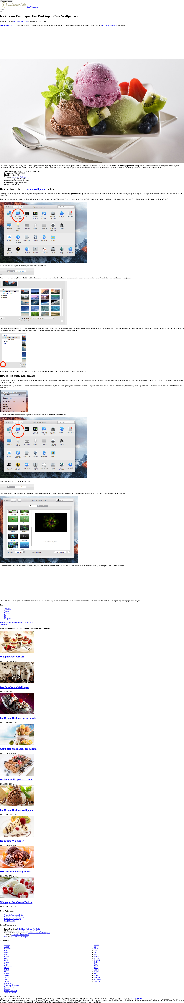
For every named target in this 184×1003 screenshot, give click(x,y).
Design (6, 956)
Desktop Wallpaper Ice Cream (16, 779)
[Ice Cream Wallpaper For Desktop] (92, 111)
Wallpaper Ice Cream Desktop (16, 902)
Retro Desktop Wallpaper (12, 919)
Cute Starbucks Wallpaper (20, 935)
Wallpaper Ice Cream (12, 656)
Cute (5, 954)
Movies (6, 968)
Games (6, 962)
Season (6, 975)
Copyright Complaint (11, 985)
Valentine (97, 977)
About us (97, 981)
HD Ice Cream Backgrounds (15, 871)
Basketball (7, 949)
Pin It (32, 622)
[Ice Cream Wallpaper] (17, 836)
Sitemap (7, 989)
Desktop (7, 613)
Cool (95, 952)
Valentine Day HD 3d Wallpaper (39, 933)
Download (3, 624)
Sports (6, 977)
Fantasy (96, 956)
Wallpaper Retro (9, 921)
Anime (6, 947)
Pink (5, 971)
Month (96, 966)
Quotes (6, 973)
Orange (96, 970)
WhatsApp (15, 622)
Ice (5, 617)
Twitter (2, 622)
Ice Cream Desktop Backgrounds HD (20, 718)
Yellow (6, 981)
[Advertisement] (64, 43)
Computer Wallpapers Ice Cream (18, 748)
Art (95, 947)
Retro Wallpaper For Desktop (14, 917)
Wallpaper (7, 619)
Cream (6, 611)
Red (95, 973)
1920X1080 (8, 609)
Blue (5, 950)
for (5, 615)
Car (95, 950)
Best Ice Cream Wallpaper (14, 687)
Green (6, 964)
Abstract (7, 945)
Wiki (5, 937)
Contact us (7, 983)
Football (97, 960)
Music (96, 968)
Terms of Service (10, 993)
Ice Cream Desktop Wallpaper (16, 810)
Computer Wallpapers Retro (13, 915)
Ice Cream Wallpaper (12, 840)
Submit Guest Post (10, 991)
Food (6, 960)
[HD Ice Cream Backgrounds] (17, 867)
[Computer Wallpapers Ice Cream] (17, 744)
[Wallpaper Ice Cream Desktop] (17, 898)
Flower (96, 958)
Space (96, 975)
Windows (97, 979)
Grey (96, 964)
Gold (96, 962)
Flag (5, 958)
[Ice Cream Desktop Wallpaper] (17, 806)
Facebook (8, 622)
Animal (96, 945)
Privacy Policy (9, 987)
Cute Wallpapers (32, 7)
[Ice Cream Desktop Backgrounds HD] (17, 713)
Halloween (8, 966)
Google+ (22, 622)
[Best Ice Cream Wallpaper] (17, 683)
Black (96, 949)
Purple (96, 971)
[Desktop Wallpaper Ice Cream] (17, 775)
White (6, 979)
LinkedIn (28, 622)
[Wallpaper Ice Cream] (17, 652)
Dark (96, 954)
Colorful (7, 952)
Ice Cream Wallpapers (20, 21)
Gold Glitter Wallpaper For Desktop (29, 929)
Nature (6, 970)
